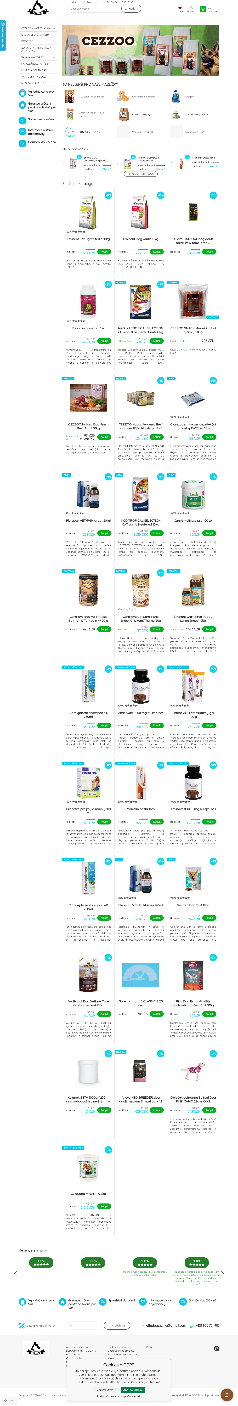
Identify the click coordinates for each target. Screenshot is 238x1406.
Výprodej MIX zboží (33, 76)
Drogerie (27, 41)
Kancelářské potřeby (35, 63)
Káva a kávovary (32, 57)
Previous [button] (15, 1274)
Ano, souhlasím (132, 1390)
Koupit (104, 251)
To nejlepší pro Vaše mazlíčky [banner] (38, 7)
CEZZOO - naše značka (35, 28)
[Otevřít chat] (227, 1395)
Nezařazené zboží (33, 83)
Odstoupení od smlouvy (121, 1350)
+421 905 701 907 (110, 2)
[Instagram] (216, 1348)
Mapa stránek (211, 1395)
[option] (140, 50)
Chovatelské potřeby (35, 34)
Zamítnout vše (105, 1390)
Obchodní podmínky (119, 1347)
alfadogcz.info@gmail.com (85, 2)
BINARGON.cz (194, 1395)
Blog (149, 1347)
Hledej (132, 8)
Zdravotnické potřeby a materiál (36, 49)
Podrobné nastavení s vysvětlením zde (119, 1396)
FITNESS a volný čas (34, 70)
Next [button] (223, 1274)
